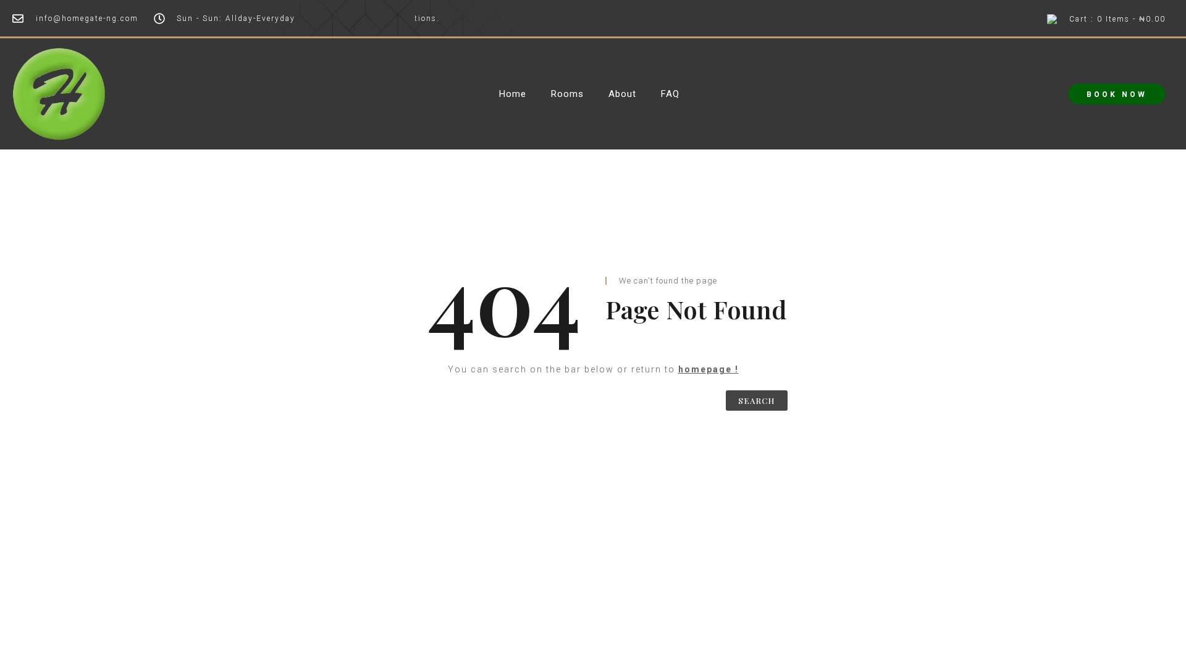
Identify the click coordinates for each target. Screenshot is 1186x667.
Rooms (567, 94)
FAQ (670, 94)
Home (512, 94)
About (622, 94)
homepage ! (708, 369)
